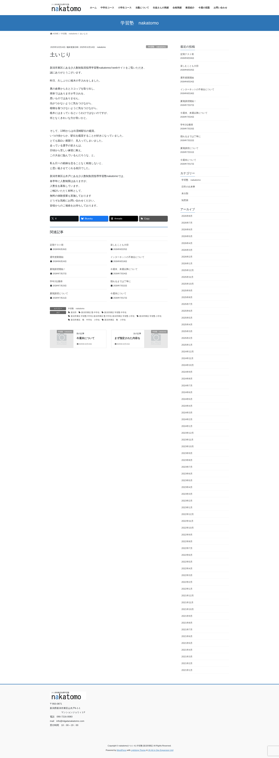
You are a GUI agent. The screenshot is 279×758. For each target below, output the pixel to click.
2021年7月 (186, 629)
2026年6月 (186, 229)
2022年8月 (186, 541)
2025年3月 (186, 331)
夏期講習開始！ (58, 269)
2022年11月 (187, 521)
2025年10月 (187, 283)
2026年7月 (186, 222)
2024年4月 (186, 406)
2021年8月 (186, 622)
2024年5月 (186, 399)
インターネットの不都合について (127, 257)
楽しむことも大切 (119, 244)
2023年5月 (186, 480)
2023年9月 (186, 453)
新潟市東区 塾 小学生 (115, 320)
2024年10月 (187, 365)
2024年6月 (186, 392)
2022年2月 (186, 582)
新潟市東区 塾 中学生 (90, 312)
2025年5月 (186, 317)
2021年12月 (187, 595)
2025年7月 (186, 304)
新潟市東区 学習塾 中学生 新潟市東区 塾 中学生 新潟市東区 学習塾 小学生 (103, 316)
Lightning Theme (138, 750)
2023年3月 (186, 494)
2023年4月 (186, 487)
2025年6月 (186, 311)
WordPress (121, 750)
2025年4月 (186, 324)
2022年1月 (186, 588)
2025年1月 (186, 344)
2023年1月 (186, 507)
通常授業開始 (56, 257)
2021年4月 (186, 649)
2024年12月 (187, 351)
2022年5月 (186, 561)
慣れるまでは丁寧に (120, 281)
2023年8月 (186, 460)
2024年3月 (186, 412)
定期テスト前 (56, 244)
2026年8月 (186, 216)
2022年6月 (186, 555)
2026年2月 (186, 256)
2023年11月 (187, 439)
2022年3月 (186, 575)
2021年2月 (186, 663)
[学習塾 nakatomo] (61, 337)
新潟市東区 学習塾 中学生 (115, 312)
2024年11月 (187, 358)
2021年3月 (186, 656)
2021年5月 (186, 643)
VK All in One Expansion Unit (160, 750)
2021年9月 (186, 616)
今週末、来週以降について (124, 269)
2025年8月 (186, 297)
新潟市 (74, 312)
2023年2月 (186, 500)
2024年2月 (186, 419)
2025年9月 (186, 290)
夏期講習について (59, 293)
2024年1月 (186, 426)
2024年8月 (186, 378)
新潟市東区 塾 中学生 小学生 (85, 320)
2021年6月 (186, 636)
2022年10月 (187, 527)
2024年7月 (186, 385)
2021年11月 (187, 602)
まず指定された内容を (127, 338)
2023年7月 (186, 467)
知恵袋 (184, 200)
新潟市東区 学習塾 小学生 (150, 316)
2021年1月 (186, 670)
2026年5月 (186, 236)
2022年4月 (186, 568)
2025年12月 (187, 270)
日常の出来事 (188, 186)
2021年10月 (187, 609)
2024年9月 (186, 372)
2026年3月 (186, 250)
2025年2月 (186, 338)
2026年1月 (186, 263)
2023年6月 (186, 473)
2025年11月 (187, 277)
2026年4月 (186, 243)
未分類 (184, 193)
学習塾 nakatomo (157, 47)
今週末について (118, 293)
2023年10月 (187, 446)
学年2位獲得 (56, 281)
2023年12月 (187, 433)
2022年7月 (186, 548)
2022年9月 (186, 534)
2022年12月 (187, 514)
